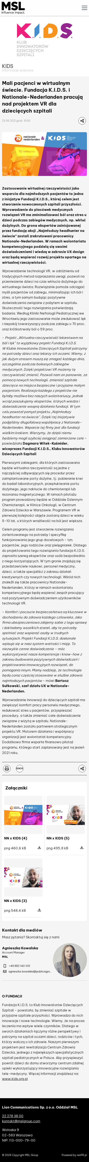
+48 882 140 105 (19, 966)
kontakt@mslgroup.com (21, 1121)
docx (19, 768)
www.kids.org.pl (15, 1079)
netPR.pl (82, 1155)
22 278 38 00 (12, 1116)
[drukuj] (7, 768)
